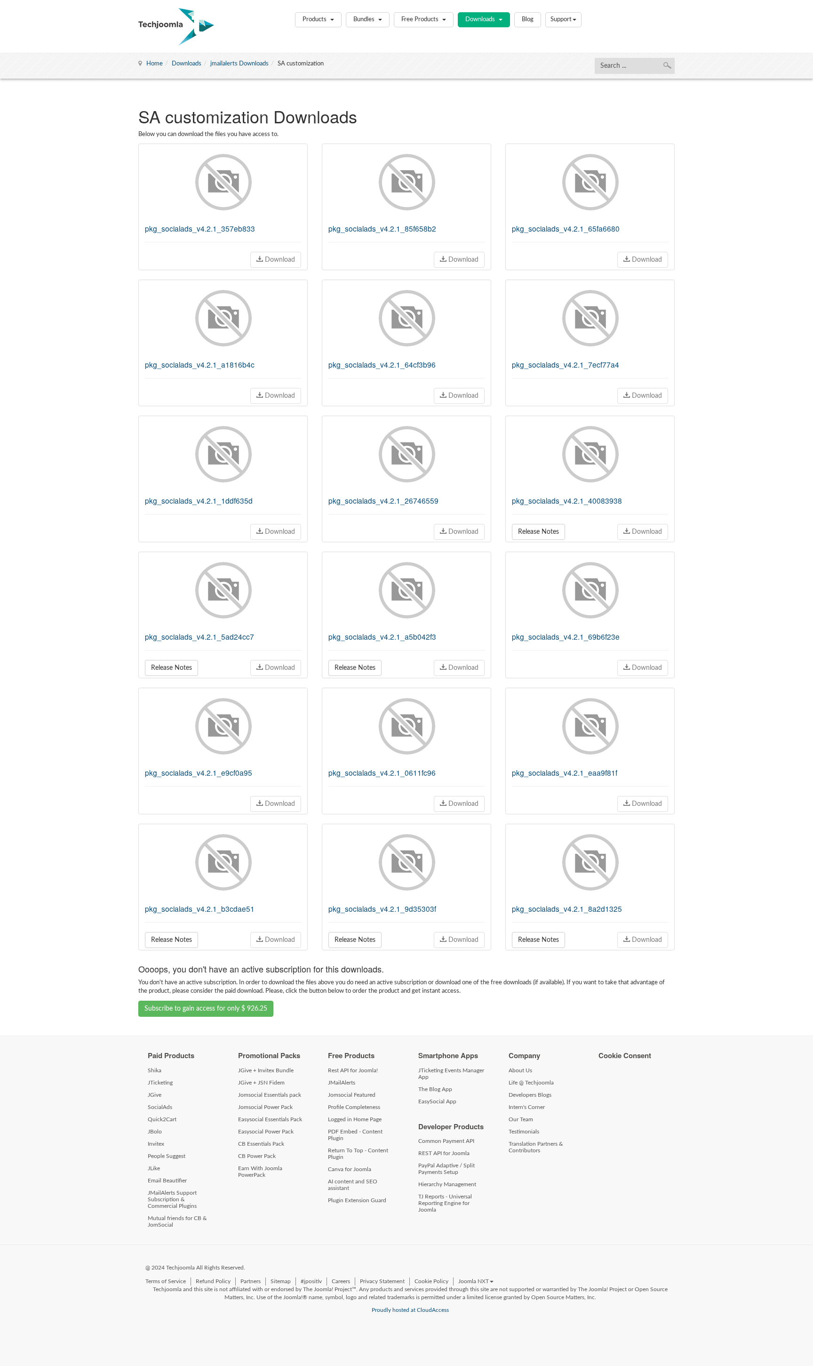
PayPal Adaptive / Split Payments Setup (446, 1169)
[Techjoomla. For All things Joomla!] (176, 27)
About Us (520, 1070)
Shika (154, 1070)
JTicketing (160, 1082)
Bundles (364, 19)
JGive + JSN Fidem (261, 1082)
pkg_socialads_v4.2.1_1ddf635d (199, 500)
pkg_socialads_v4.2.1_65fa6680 (566, 228)
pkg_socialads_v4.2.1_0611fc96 (382, 772)
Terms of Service (165, 1281)
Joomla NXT (473, 1281)
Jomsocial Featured (351, 1095)
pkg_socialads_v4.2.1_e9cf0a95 (198, 772)
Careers (341, 1281)
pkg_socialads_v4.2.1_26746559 (383, 500)
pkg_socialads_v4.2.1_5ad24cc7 (199, 636)
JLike (154, 1168)
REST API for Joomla (444, 1153)
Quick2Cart (162, 1119)
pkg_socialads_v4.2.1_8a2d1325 (567, 908)
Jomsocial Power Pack (265, 1107)
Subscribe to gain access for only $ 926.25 (205, 1008)
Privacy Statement (382, 1281)
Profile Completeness (354, 1107)
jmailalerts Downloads (239, 64)
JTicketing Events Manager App (451, 1074)
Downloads (480, 19)
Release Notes (538, 532)
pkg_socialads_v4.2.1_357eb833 (200, 228)
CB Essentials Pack (261, 1144)
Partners (250, 1281)
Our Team (521, 1119)
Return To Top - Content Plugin (358, 1154)
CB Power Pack (257, 1156)
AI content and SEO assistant (352, 1185)
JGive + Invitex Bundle (266, 1070)
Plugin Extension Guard (357, 1200)
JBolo (155, 1131)
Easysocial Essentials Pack (270, 1119)
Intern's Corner (527, 1107)
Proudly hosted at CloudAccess (410, 1310)
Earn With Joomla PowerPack (260, 1171)
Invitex (156, 1144)
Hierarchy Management (447, 1184)
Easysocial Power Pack (266, 1131)
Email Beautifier (167, 1180)
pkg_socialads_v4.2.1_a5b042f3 (382, 636)
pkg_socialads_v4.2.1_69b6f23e (566, 636)
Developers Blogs (530, 1095)
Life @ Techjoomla (531, 1082)
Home (154, 64)
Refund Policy (213, 1281)
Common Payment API (446, 1141)
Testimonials (524, 1131)
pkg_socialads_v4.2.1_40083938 (567, 500)
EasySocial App (437, 1101)
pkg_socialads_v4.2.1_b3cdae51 (200, 908)
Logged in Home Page (355, 1119)
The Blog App (435, 1089)
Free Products (420, 19)
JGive (154, 1095)
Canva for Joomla (349, 1169)
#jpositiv (311, 1281)
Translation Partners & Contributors (536, 1147)
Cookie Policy (431, 1281)
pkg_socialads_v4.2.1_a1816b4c (200, 364)
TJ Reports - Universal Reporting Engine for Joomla (445, 1203)
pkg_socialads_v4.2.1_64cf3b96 (382, 364)
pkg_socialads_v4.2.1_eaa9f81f (564, 772)
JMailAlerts (341, 1082)
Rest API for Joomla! (353, 1070)
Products (315, 19)
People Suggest (166, 1156)
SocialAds (160, 1107)
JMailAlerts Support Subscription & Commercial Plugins (172, 1199)
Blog (528, 19)
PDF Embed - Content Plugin (355, 1135)
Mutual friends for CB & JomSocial (177, 1221)
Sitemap (281, 1281)
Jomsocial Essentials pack (269, 1095)
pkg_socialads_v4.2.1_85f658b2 (382, 228)
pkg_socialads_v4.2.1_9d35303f (382, 908)
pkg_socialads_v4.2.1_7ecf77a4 (565, 364)
